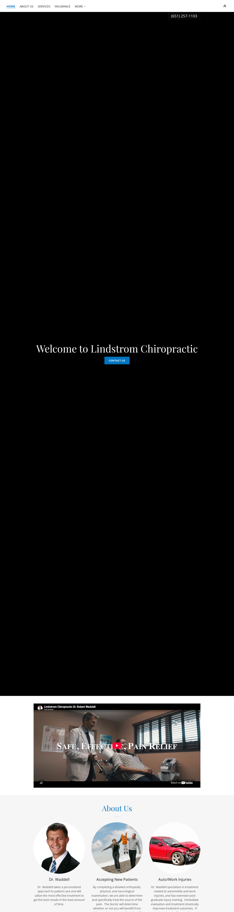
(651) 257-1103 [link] (184, 15)
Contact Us (117, 360)
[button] (80, 6)
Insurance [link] (62, 6)
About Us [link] (26, 6)
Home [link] (10, 6)
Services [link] (44, 6)
